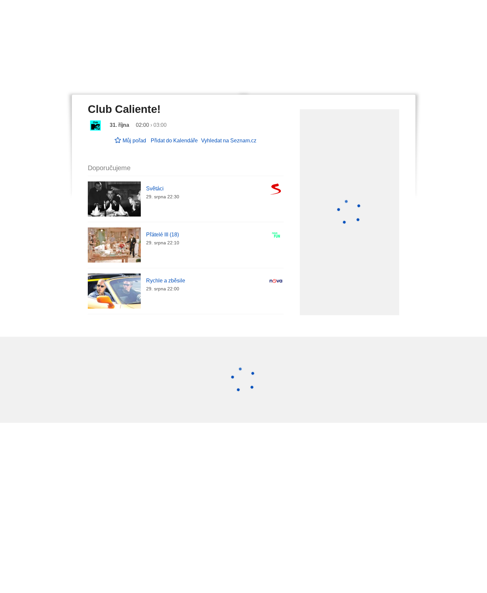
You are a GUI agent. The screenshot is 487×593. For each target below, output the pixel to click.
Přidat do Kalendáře (174, 140)
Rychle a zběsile (165, 280)
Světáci (155, 188)
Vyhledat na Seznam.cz (228, 140)
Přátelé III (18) (162, 234)
